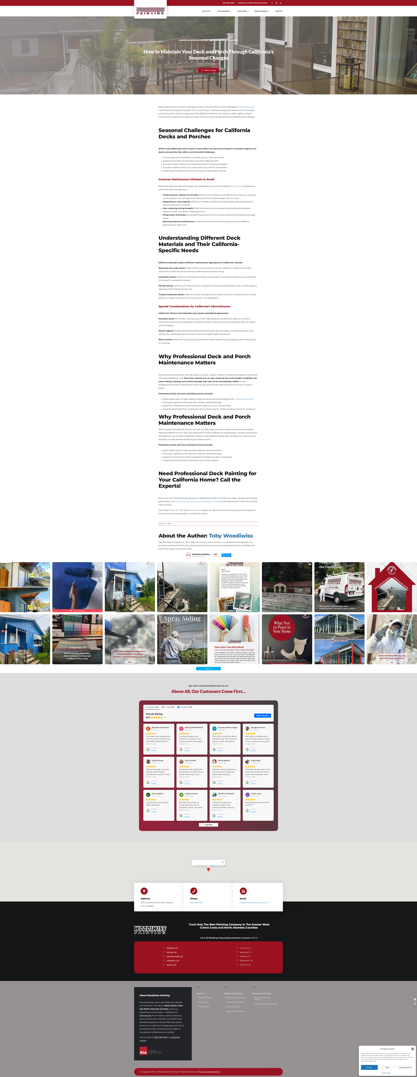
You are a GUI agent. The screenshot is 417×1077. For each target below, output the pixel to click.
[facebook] (272, 3)
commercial (145, 1015)
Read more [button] (151, 744)
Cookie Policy (386, 1073)
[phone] (280, 3)
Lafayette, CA (173, 960)
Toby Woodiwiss (231, 536)
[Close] (222, 862)
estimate (194, 510)
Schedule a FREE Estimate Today (252, 3)
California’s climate (244, 399)
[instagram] (276, 3)
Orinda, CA (172, 952)
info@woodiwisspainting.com (254, 903)
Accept (369, 1067)
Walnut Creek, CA (175, 956)
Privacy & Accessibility (209, 1072)
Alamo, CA (171, 965)
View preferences (405, 1067)
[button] (413, 1049)
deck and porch (246, 107)
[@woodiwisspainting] (188, 555)
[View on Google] (148, 728)
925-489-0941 (229, 3)
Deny (387, 1067)
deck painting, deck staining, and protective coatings (197, 501)
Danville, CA (236, 186)
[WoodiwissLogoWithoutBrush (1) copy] (150, 8)
